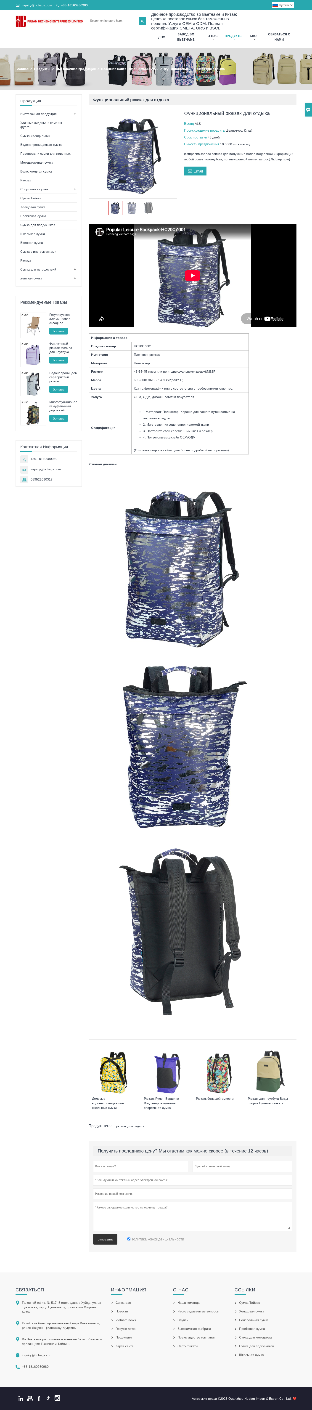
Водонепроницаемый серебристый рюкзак (63, 377)
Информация (128, 1289)
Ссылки (245, 1289)
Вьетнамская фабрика (194, 1328)
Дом (162, 37)
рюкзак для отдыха (130, 1126)
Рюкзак (25, 180)
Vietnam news (126, 1320)
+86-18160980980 (74, 5)
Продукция (124, 1337)
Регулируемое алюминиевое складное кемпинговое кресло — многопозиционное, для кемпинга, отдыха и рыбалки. (63, 319)
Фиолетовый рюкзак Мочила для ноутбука (60, 348)
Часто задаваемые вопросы (198, 1311)
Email (195, 170)
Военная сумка (31, 242)
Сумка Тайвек (30, 198)
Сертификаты (187, 1346)
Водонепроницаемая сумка (41, 144)
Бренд (189, 123)
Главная (22, 69)
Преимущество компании (196, 1337)
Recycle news (125, 1328)
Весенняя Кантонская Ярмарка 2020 (130, 69)
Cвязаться (30, 1289)
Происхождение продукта (204, 130)
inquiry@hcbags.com (37, 5)
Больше (58, 331)
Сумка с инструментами (38, 251)
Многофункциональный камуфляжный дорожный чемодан (63, 406)
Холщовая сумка (32, 207)
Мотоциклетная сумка (36, 162)
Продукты (234, 36)
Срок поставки (196, 137)
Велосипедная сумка (36, 171)
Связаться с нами (279, 37)
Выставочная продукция (76, 69)
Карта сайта (125, 1346)
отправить (105, 1239)
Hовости (122, 1311)
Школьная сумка (32, 234)
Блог (254, 36)
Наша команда (188, 1302)
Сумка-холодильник (35, 136)
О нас (213, 36)
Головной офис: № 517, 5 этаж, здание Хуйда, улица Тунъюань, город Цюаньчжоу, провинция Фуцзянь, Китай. (61, 1307)
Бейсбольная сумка (254, 1320)
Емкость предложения (202, 144)
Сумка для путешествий (38, 269)
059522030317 (42, 479)
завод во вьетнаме (186, 37)
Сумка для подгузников (37, 225)
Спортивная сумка (34, 189)
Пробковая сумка (33, 216)
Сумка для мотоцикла (255, 1337)
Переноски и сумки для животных (45, 153)
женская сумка (31, 278)
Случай (182, 1320)
